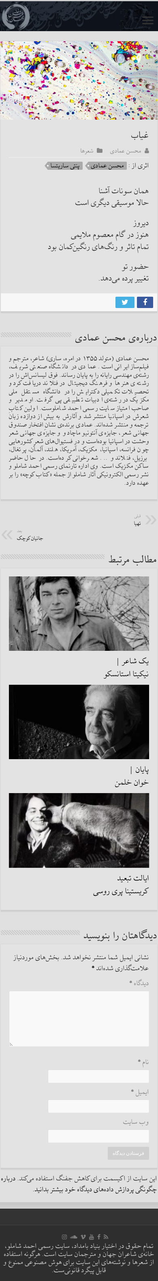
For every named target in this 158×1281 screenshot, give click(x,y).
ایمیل (140, 1092)
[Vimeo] (83, 1237)
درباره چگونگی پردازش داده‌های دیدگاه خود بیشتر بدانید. (79, 1184)
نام (143, 1062)
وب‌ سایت (136, 1122)
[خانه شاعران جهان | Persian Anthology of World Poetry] (79, 16)
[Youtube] (91, 1237)
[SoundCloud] (73, 1237)
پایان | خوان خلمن (132, 776)
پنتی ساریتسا (65, 166)
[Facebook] (98, 1237)
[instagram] (64, 1237)
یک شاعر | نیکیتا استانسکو (126, 668)
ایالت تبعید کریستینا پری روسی (121, 885)
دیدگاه (139, 983)
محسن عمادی (125, 150)
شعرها (87, 150)
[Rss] (106, 1237)
